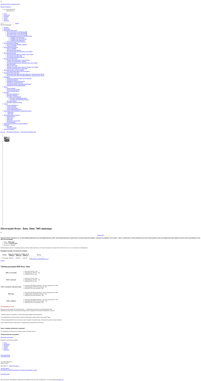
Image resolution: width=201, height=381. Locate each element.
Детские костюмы (11, 127)
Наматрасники (11, 116)
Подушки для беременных (14, 96)
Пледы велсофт (11, 88)
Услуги (6, 19)
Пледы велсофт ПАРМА (13, 89)
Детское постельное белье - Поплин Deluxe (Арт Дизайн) (22, 63)
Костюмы (9, 126)
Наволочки (10, 118)
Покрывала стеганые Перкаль (15, 82)
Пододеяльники (11, 122)
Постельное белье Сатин (10, 30)
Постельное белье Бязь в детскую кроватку (18, 71)
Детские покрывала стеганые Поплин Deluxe (19, 84)
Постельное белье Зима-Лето (11, 72)
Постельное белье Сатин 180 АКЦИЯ (17, 33)
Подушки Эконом (11, 101)
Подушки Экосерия (12, 95)
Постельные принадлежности (12, 115)
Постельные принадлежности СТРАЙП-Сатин (19, 36)
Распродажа (7, 29)
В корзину (10, 337)
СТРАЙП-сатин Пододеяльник (18, 39)
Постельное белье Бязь (10, 53)
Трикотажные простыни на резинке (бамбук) (16, 123)
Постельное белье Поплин (11, 47)
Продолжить (4, 337)
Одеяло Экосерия (11, 106)
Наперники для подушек (13, 120)
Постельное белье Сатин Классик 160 (17, 34)
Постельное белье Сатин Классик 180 (17, 31)
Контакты (6, 20)
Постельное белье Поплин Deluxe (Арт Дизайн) (20, 51)
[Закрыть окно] (60, 379)
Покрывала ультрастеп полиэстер (16, 81)
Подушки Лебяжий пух (13, 94)
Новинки (6, 27)
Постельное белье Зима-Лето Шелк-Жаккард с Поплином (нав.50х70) (25, 74)
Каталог (3, 132)
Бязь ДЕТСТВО (11, 64)
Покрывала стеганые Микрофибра (16, 85)
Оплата (6, 17)
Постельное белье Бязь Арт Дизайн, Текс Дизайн (20, 54)
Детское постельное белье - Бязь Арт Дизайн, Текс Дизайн (22, 67)
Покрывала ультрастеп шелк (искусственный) (19, 78)
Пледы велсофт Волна (13, 91)
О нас (5, 13)
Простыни (9, 119)
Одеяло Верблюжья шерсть (14, 109)
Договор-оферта (5, 368)
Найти (17, 23)
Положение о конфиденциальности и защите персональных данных (19, 370)
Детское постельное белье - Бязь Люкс (17, 68)
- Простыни (10, 113)
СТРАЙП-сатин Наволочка (17, 40)
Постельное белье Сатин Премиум (16, 41)
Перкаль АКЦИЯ (11, 46)
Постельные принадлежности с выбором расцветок (17, 111)
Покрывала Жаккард (12, 79)
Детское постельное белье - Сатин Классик (18, 60)
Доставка (6, 16)
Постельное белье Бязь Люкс (14, 55)
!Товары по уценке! (9, 129)
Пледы (5, 87)
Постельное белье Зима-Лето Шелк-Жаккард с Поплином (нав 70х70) (25, 75)
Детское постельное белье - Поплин (16, 61)
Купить (3, 260)
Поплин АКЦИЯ (11, 48)
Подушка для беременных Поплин (19, 99)
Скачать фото (100, 235)
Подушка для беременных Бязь (18, 98)
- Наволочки (10, 112)
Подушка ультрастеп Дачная (14, 102)
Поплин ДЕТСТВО (12, 65)
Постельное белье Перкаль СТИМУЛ (17, 44)
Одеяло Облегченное (12, 108)
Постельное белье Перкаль (11, 43)
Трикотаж (6, 125)
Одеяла (6, 103)
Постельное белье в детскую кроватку (14, 70)
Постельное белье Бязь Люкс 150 (15, 57)
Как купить (7, 15)
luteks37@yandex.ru (6, 6)
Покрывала (7, 77)
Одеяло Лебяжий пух (12, 105)
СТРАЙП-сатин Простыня (17, 37)
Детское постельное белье (11, 58)
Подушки (6, 92)
